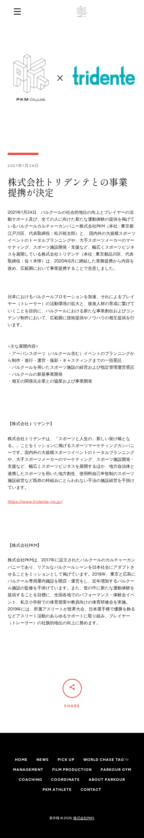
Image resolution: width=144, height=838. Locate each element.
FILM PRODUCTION (72, 769)
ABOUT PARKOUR (107, 779)
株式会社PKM (83, 818)
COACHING (30, 779)
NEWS (42, 759)
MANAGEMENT (28, 769)
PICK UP (66, 759)
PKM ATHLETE (57, 789)
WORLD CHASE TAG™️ (106, 759)
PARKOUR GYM (116, 769)
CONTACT (91, 789)
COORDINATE (65, 779)
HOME (21, 759)
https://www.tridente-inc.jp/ (35, 501)
